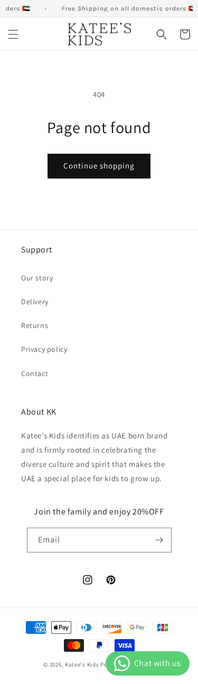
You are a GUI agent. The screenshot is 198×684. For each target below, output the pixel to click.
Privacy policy (44, 349)
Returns (34, 325)
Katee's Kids (82, 664)
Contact (34, 373)
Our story (37, 278)
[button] (13, 34)
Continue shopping (99, 166)
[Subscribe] (159, 540)
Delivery (35, 301)
